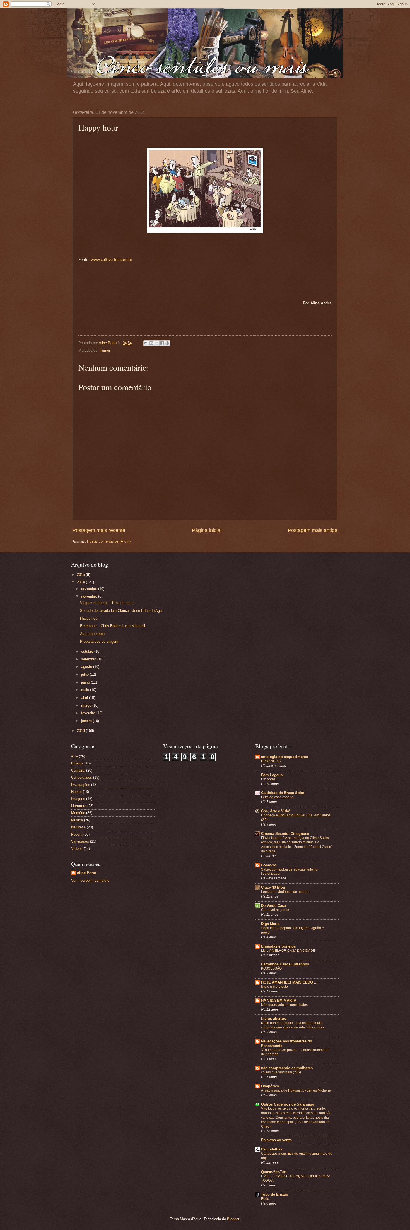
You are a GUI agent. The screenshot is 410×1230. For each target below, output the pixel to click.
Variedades (80, 841)
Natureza (78, 827)
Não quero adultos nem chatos (284, 1005)
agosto (87, 667)
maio (85, 690)
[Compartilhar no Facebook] (162, 343)
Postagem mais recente (99, 530)
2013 (81, 730)
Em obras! (268, 779)
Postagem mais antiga (312, 530)
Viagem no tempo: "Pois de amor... (108, 603)
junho (86, 682)
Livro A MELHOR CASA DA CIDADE (288, 951)
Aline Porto (86, 873)
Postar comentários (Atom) (109, 541)
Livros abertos (273, 1018)
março (86, 705)
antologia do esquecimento (284, 757)
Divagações (80, 785)
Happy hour (89, 618)
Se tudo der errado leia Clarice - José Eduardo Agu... (122, 610)
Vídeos (77, 849)
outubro (87, 651)
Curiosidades (81, 777)
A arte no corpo (92, 634)
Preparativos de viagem (99, 641)
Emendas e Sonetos (278, 946)
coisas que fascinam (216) (281, 1072)
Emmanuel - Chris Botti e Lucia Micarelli (112, 626)
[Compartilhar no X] (157, 343)
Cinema (77, 763)
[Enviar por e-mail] (146, 343)
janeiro (87, 721)
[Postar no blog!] (151, 343)
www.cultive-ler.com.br (111, 260)
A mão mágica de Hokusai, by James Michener (296, 1090)
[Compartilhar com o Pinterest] (167, 343)
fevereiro (88, 713)
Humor (105, 350)
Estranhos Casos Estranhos (285, 964)
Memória (78, 813)
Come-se (268, 865)
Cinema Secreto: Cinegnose (285, 833)
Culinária (78, 770)
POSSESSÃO (271, 968)
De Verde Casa (273, 905)
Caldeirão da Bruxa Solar (282, 793)
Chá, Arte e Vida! (275, 811)
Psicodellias (271, 1149)
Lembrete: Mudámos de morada (285, 892)
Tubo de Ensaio (274, 1194)
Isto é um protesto (274, 987)
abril (85, 698)
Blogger (233, 1219)
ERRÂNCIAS (271, 761)
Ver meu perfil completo (90, 880)
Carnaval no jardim (275, 910)
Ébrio (265, 1199)
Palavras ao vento (276, 1140)
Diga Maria (270, 924)
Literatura (78, 806)
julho (85, 674)
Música (77, 820)
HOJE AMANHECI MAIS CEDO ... (289, 982)
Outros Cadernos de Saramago (287, 1104)
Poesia (76, 834)
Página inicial (206, 530)
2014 (81, 582)
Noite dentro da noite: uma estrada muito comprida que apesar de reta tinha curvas (292, 1025)
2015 (81, 574)
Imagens (78, 799)
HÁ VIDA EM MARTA (278, 1000)
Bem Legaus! (272, 775)
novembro (89, 596)
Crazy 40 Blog (273, 887)
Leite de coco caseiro (277, 797)
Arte (74, 756)
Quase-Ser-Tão (273, 1172)
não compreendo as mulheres (287, 1068)
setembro (89, 659)
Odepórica (270, 1086)
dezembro (89, 589)
